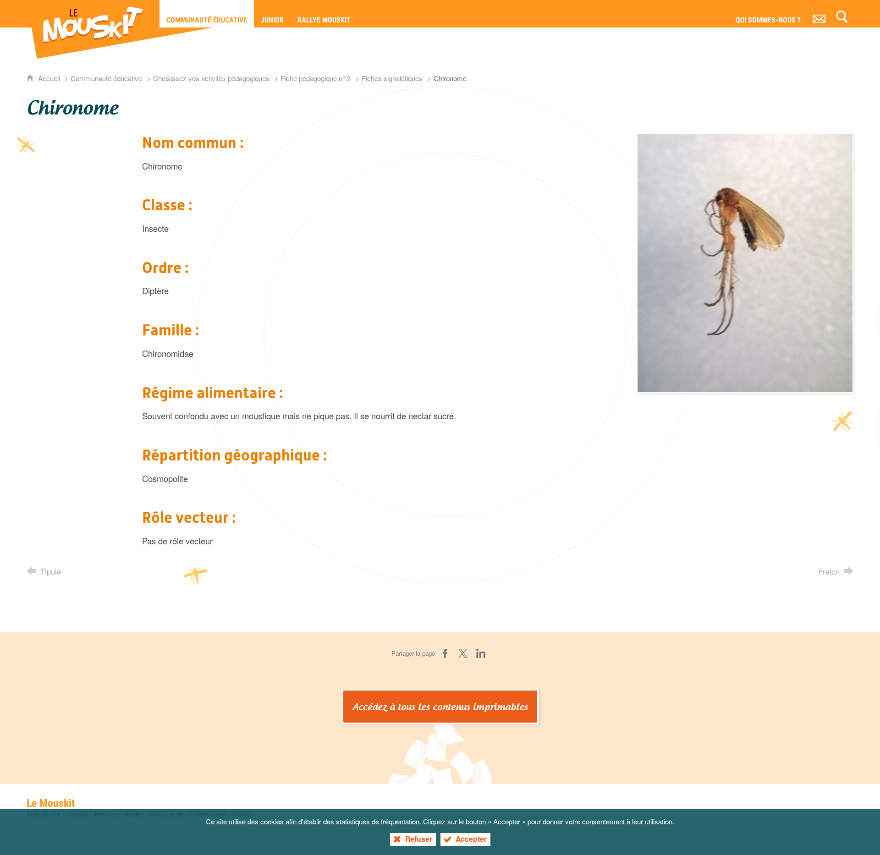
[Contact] (819, 13)
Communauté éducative (106, 78)
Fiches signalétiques (392, 78)
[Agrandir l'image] (745, 261)
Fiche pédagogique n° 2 (315, 78)
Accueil (50, 78)
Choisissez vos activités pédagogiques (211, 78)
